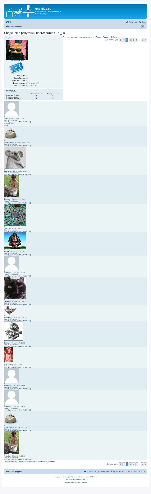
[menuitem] (9, 22)
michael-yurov (9, 142)
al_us (8, 38)
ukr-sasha (7, 301)
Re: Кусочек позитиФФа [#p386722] (18, 410)
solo (5, 364)
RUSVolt (7, 273)
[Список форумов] (20, 11)
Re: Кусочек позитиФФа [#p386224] (18, 321)
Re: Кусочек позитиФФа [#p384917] (18, 122)
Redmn (6, 251)
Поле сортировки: (70, 37)
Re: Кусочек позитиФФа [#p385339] (18, 174)
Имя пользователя (87, 37)
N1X (5, 228)
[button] (120, 40)
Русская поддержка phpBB (75, 479)
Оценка (106, 37)
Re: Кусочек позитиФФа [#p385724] (18, 255)
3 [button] (130, 40)
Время (98, 37)
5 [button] (136, 40)
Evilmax (7, 343)
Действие (115, 37)
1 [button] (123, 40)
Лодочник (7, 317)
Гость (6, 118)
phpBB (70, 477)
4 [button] (133, 40)
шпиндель (8, 171)
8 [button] (142, 40)
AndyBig (7, 200)
